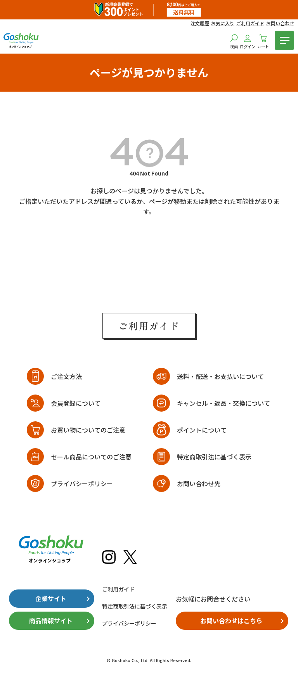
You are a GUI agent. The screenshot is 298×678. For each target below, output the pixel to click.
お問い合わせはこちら (231, 620)
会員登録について (75, 403)
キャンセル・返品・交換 (223, 403)
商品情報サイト (51, 620)
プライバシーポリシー (82, 483)
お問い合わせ (280, 23)
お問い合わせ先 (198, 483)
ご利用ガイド (250, 23)
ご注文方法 (66, 376)
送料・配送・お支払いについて (220, 376)
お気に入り (222, 23)
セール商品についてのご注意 (91, 456)
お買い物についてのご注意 (88, 430)
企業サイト (50, 598)
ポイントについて (202, 430)
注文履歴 (200, 23)
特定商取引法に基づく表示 (214, 456)
